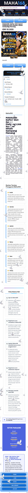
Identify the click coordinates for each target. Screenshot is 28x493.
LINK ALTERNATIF (14, 485)
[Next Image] (25, 44)
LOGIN (7, 20)
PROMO (14, 474)
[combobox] (12, 7)
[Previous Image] (2, 44)
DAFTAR (20, 20)
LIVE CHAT (15, 488)
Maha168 (8, 135)
